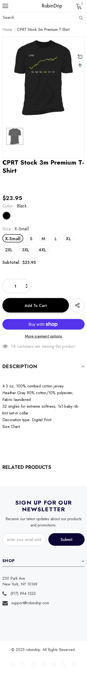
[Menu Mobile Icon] (5, 6)
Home (7, 29)
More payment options (43, 336)
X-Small (13, 239)
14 (13, 346)
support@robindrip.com (30, 603)
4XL (42, 250)
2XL (9, 250)
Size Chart (11, 426)
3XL (25, 250)
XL (68, 239)
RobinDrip (45, 6)
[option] (43, 77)
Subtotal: (11, 262)
